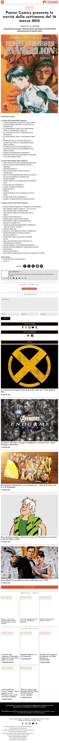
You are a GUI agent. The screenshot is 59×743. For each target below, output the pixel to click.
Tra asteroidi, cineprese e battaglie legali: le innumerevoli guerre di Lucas (10, 657)
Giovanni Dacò (26, 659)
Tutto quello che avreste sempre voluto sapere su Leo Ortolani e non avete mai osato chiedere (10, 693)
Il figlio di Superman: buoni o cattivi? (47, 620)
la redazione (35, 26)
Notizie (29, 8)
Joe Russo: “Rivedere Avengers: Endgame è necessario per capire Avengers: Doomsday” (28, 443)
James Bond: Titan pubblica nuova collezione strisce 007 (24, 580)
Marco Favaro (7, 699)
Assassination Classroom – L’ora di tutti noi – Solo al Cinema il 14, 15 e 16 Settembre (28, 486)
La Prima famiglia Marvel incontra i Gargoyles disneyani (29, 621)
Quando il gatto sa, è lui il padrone (29, 655)
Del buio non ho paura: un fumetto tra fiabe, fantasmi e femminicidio (48, 657)
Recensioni (6, 597)
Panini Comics (29, 289)
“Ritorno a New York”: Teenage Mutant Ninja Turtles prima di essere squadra (8, 621)
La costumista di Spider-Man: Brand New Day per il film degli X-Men (28, 391)
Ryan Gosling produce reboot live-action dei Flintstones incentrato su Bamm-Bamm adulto (29, 538)
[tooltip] (24, 266)
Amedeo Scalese (27, 697)
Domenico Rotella (8, 662)
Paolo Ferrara (45, 662)
